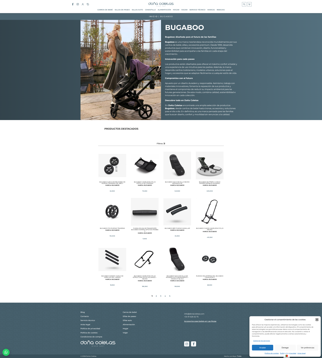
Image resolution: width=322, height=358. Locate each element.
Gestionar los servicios (261, 341)
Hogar (176, 10)
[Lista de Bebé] (88, 4)
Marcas (211, 10)
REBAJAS (221, 10)
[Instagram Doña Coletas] (77, 4)
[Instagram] (186, 343)
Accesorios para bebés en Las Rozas (200, 321)
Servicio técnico (197, 10)
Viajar (184, 10)
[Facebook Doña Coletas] (72, 4)
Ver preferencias (307, 348)
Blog (82, 312)
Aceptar (262, 348)
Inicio (153, 16)
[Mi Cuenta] (82, 4)
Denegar (285, 348)
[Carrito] (249, 4)
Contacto (84, 316)
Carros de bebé (105, 10)
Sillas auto (137, 10)
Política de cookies (272, 353)
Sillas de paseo (122, 10)
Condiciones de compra (91, 337)
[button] (317, 319)
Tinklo (239, 356)
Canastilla (150, 10)
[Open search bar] (244, 4)
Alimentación (164, 10)
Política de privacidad (288, 353)
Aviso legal (301, 353)
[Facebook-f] (193, 343)
